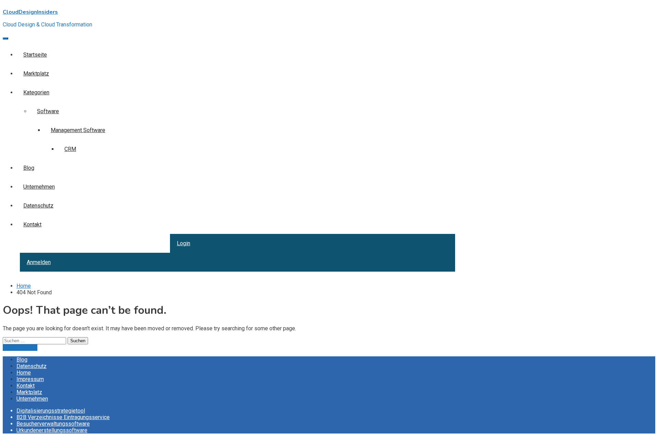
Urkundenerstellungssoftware (51, 430)
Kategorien (36, 92)
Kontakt (32, 224)
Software (48, 111)
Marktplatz (36, 73)
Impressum (30, 379)
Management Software (78, 130)
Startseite (35, 54)
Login (183, 243)
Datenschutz (38, 205)
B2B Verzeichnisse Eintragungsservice (63, 417)
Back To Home (20, 347)
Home (23, 372)
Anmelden (39, 262)
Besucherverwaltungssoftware (53, 423)
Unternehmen (39, 186)
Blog (28, 168)
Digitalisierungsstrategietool (50, 410)
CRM (70, 149)
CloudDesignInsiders (30, 12)
